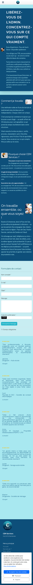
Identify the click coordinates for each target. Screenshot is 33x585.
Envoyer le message (9, 324)
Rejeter (17, 580)
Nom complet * (6, 275)
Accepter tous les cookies (18, 572)
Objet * (3, 290)
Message (4, 298)
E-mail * (3, 282)
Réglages (18, 576)
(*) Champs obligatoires (8, 329)
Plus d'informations (10, 566)
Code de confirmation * (8, 315)
